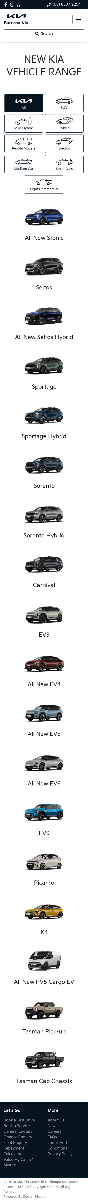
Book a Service (17, 1126)
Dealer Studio (34, 1197)
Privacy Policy (60, 1154)
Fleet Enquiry (15, 1143)
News (52, 1126)
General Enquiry (18, 1131)
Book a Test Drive (19, 1120)
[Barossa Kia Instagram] (13, 4)
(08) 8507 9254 (67, 4)
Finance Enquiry (18, 1137)
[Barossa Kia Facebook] (7, 4)
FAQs (52, 1137)
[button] (78, 19)
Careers (54, 1131)
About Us (56, 1120)
